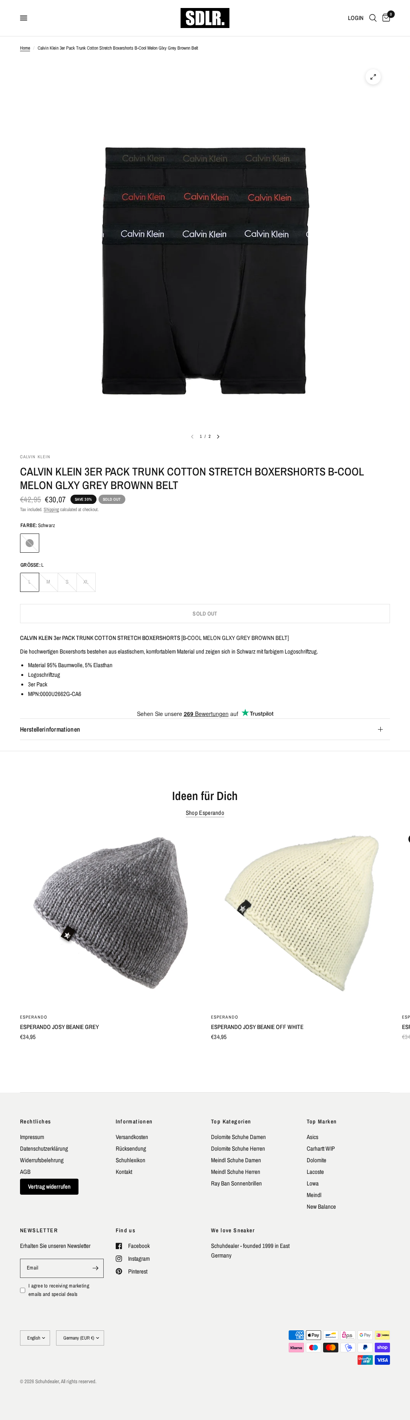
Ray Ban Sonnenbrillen (236, 1183)
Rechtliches (35, 1121)
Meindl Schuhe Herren (235, 1171)
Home (25, 48)
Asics (312, 1137)
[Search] (373, 18)
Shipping (51, 509)
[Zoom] (373, 76)
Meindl (314, 1195)
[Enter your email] (96, 1268)
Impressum (32, 1137)
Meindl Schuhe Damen (236, 1160)
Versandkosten (132, 1137)
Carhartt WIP (321, 1148)
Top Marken (322, 1121)
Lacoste (315, 1171)
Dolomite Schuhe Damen (238, 1137)
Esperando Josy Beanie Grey (59, 1027)
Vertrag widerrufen (49, 1186)
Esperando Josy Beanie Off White (257, 1027)
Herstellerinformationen (50, 729)
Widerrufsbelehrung (42, 1160)
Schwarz (29, 543)
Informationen (134, 1121)
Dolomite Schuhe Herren (238, 1148)
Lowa (313, 1183)
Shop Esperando (205, 812)
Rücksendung (131, 1148)
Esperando (33, 1017)
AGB (25, 1171)
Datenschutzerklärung (44, 1148)
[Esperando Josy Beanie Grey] (109, 917)
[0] (385, 18)
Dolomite (316, 1160)
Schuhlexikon (130, 1160)
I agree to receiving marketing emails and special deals (58, 1290)
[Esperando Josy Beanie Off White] (300, 917)
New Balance (321, 1206)
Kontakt (124, 1171)
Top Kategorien (231, 1121)
